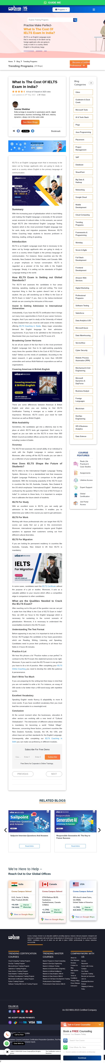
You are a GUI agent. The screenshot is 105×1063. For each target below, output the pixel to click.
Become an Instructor (88, 976)
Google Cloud (81, 197)
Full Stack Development (81, 258)
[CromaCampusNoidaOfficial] (10, 1011)
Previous (22, 774)
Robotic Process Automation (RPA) (83, 359)
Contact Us (74, 965)
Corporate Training (87, 973)
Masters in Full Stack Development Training (56, 979)
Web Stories (74, 970)
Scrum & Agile (81, 250)
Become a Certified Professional (80, 64)
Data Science (81, 436)
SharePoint (80, 172)
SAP (77, 157)
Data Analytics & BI (83, 320)
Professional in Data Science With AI (54, 984)
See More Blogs (30, 122)
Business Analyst (82, 391)
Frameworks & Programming (81, 233)
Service (83, 961)
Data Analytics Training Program (18, 973)
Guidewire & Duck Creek (83, 101)
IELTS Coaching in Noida (30, 326)
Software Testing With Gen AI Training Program (23, 984)
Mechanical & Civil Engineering (83, 369)
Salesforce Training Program (17, 968)
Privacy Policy (75, 980)
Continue (82, 1058)
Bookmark (55, 131)
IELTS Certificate (49, 586)
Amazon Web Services (81, 279)
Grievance (74, 986)
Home (10, 61)
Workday (79, 243)
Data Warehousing (83, 335)
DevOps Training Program (16, 963)
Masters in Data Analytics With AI (53, 973)
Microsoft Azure (82, 328)
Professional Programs (81, 296)
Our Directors (75, 960)
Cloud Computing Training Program (19, 961)
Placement (80, 140)
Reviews (73, 963)
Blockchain (80, 409)
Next (54, 774)
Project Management (81, 148)
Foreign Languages (80, 399)
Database (79, 165)
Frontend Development (81, 269)
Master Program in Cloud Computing (54, 961)
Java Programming (83, 132)
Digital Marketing (82, 288)
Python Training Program (16, 981)
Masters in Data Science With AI (53, 976)
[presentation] (5, 829)
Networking (80, 190)
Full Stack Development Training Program (21, 976)
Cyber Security (81, 350)
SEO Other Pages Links (19, 1033)
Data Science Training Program (18, 971)
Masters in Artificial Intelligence (52, 971)
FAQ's (73, 973)
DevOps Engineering (80, 417)
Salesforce (80, 313)
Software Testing (82, 306)
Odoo (78, 92)
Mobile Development (81, 206)
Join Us (83, 979)
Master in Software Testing (51, 966)
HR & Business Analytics (82, 427)
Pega (78, 125)
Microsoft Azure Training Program (18, 966)
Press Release (75, 983)
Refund (83, 984)
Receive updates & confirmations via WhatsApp (80, 1052)
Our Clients (84, 971)
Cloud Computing (83, 215)
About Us (73, 957)
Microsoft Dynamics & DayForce (80, 381)
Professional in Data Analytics (52, 981)
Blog (18, 61)
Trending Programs (30, 61)
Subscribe (52, 757)
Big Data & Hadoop (80, 181)
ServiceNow (80, 343)
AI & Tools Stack (82, 117)
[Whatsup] (6, 1043)
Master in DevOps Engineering (52, 963)
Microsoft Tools (82, 110)
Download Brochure (87, 981)
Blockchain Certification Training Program (21, 979)
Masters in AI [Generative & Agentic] (54, 968)
